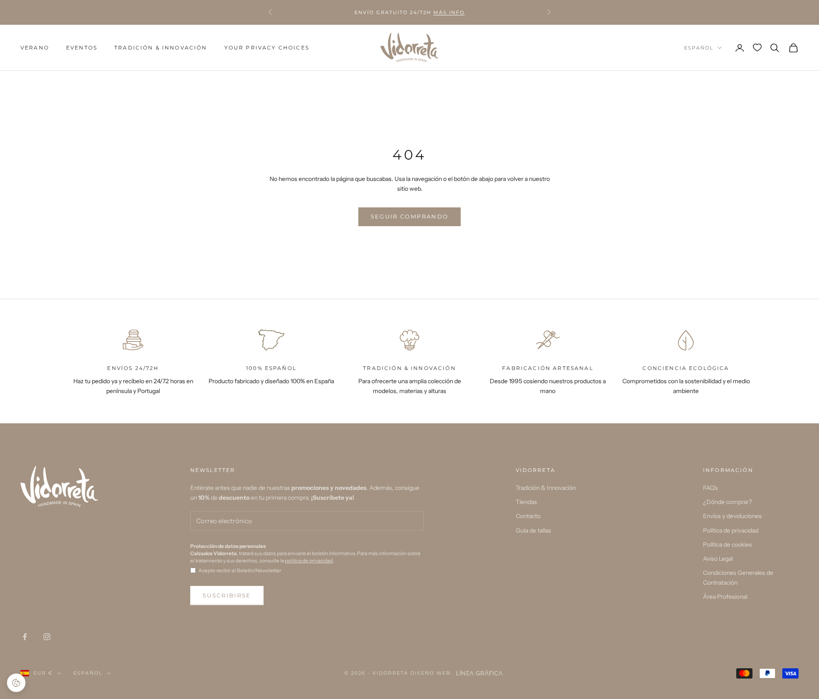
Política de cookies (727, 544)
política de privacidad (309, 560)
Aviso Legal (718, 558)
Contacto (528, 516)
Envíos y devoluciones (732, 516)
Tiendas (526, 502)
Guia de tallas (533, 530)
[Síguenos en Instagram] (47, 636)
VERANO (34, 47)
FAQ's (710, 488)
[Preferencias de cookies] (16, 682)
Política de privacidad (730, 530)
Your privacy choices (266, 47)
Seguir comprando (409, 216)
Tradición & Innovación (160, 47)
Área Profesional (725, 596)
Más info (449, 12)
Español (698, 48)
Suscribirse (227, 595)
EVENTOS (81, 47)
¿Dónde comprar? (727, 502)
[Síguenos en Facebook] (24, 636)
